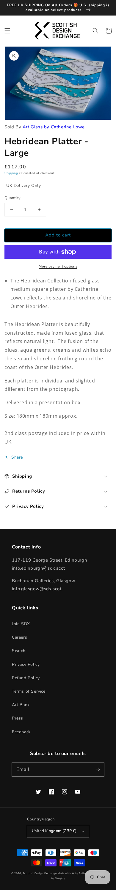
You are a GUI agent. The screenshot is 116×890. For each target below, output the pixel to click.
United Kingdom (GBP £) (54, 831)
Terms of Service (29, 691)
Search (19, 651)
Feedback (21, 732)
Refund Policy (26, 678)
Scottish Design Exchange (40, 873)
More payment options (58, 266)
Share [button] (17, 457)
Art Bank (21, 705)
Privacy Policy (26, 664)
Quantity (12, 198)
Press (17, 718)
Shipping (11, 173)
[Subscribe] (97, 769)
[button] (7, 30)
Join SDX (21, 624)
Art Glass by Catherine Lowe (54, 127)
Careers (19, 637)
